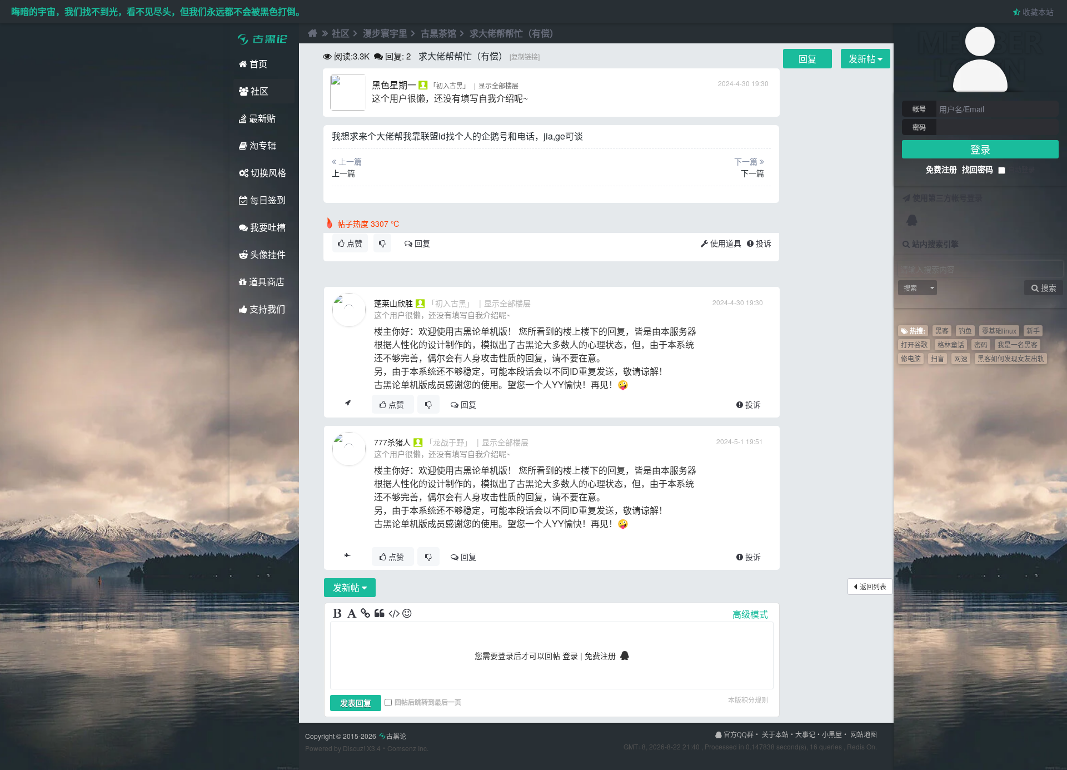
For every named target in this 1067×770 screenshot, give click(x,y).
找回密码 (977, 169)
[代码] (394, 613)
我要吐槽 (267, 227)
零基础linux (999, 330)
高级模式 (750, 614)
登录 (980, 149)
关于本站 (775, 734)
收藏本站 (1037, 11)
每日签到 (267, 199)
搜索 (910, 287)
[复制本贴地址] (347, 404)
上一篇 (343, 172)
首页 (257, 63)
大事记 (805, 734)
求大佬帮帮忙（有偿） (514, 33)
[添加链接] (366, 613)
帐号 (919, 109)
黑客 (942, 330)
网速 (961, 358)
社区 (258, 91)
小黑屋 (832, 734)
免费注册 (941, 169)
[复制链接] (525, 56)
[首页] (311, 33)
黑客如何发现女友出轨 (1011, 358)
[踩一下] (382, 243)
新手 (1033, 330)
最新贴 (261, 118)
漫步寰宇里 (385, 33)
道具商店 (266, 281)
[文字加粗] (338, 613)
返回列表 (873, 586)
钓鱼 (965, 330)
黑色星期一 (394, 84)
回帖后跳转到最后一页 (428, 702)
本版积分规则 (748, 699)
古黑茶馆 (438, 33)
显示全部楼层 (498, 85)
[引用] (380, 613)
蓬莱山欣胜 (393, 303)
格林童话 (951, 344)
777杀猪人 (392, 442)
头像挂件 (267, 254)
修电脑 (911, 358)
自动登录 (1021, 170)
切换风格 (267, 172)
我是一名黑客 (1018, 344)
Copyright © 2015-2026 (355, 736)
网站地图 (863, 734)
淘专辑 (261, 145)
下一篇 (752, 172)
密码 (919, 127)
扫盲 (937, 358)
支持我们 (266, 308)
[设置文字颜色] (352, 613)
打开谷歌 (914, 344)
